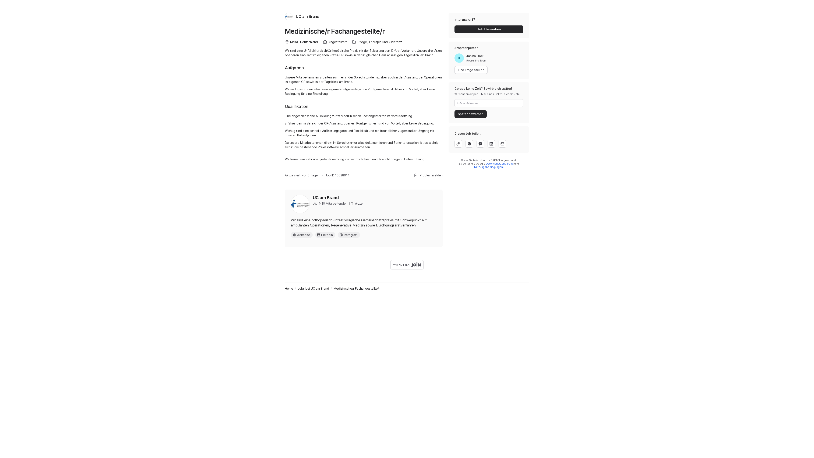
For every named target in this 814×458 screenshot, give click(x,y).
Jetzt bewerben (489, 29)
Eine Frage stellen (471, 70)
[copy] (458, 144)
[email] (502, 144)
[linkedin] (491, 144)
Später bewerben (470, 114)
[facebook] (480, 144)
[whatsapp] (469, 144)
